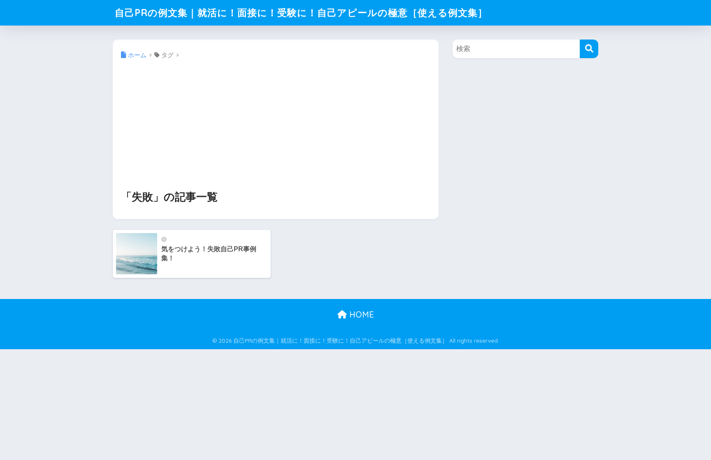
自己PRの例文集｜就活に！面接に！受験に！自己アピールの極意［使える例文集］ (301, 13)
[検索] (589, 49)
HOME (360, 314)
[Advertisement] (275, 125)
